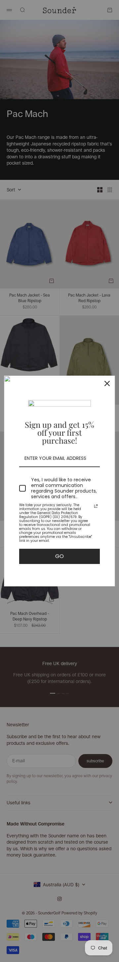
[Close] (107, 383)
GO (59, 556)
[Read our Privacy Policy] (96, 506)
